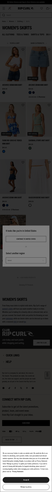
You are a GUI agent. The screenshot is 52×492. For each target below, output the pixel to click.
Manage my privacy (26, 487)
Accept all (26, 480)
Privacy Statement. (18, 471)
